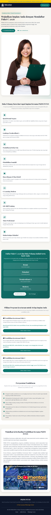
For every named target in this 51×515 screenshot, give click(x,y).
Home (16, 512)
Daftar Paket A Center (25, 330)
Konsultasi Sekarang (9, 30)
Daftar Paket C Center (25, 370)
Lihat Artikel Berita (23, 30)
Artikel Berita (23, 512)
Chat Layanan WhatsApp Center (26, 504)
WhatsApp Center (32, 512)
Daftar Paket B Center (25, 350)
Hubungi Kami (45, 5)
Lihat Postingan (32, 294)
